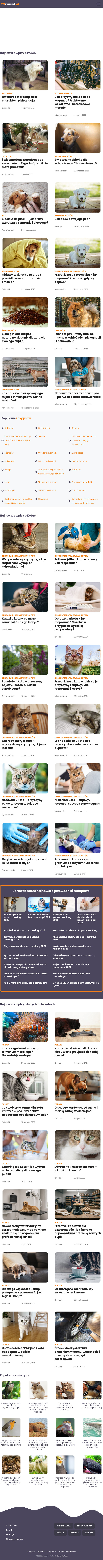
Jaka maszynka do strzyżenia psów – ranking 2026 (86, 918)
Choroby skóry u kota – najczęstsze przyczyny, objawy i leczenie (24, 744)
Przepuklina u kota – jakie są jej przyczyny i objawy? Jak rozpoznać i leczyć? (76, 685)
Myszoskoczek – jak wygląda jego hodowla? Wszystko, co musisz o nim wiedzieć (38, 1407)
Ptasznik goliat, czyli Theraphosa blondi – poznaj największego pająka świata (11, 1481)
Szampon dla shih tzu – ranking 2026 (39, 916)
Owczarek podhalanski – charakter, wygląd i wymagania (84, 440)
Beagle (8, 469)
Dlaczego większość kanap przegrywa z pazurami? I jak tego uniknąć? (21, 1292)
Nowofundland (79, 490)
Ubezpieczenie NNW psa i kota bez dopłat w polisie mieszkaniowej (23, 1351)
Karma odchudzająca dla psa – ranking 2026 (22, 938)
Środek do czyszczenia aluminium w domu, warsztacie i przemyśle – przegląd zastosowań (77, 1353)
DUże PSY (89, 1533)
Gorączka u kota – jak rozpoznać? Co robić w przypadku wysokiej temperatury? (70, 624)
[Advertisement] (51, 29)
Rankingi (10, 1534)
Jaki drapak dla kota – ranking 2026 (13, 917)
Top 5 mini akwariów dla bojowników (25, 983)
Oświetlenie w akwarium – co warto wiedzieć (74, 956)
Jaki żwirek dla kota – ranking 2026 (24, 930)
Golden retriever (79, 461)
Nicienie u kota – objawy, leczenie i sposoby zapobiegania (77, 802)
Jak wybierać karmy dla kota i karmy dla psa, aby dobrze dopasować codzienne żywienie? (25, 1111)
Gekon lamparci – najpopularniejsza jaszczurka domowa (65, 1442)
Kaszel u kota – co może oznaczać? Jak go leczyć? (20, 620)
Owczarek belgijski (47, 461)
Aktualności (11, 1525)
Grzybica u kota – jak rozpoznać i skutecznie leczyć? (24, 861)
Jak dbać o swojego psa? (72, 219)
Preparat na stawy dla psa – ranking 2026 (74, 938)
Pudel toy (76, 469)
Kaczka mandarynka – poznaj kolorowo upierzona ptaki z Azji (92, 1405)
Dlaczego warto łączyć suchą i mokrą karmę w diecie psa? (76, 1109)
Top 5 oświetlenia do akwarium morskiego (71, 975)
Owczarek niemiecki (47, 452)
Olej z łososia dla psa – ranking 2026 (25, 946)
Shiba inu (9, 428)
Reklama (41, 1551)
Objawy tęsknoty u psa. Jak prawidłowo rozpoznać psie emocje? (21, 278)
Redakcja (31, 1551)
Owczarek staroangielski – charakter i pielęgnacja (20, 99)
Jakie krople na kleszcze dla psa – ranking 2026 (73, 947)
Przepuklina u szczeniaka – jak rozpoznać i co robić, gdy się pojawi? (76, 278)
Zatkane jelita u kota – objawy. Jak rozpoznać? (76, 561)
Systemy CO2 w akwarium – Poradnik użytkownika (26, 956)
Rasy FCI (60, 1533)
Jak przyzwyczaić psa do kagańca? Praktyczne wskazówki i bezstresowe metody (72, 102)
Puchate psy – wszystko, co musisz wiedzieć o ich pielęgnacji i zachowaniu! (78, 337)
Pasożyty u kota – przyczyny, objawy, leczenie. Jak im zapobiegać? (22, 685)
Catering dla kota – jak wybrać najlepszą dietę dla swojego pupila (23, 1170)
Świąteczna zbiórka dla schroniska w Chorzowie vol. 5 (76, 161)
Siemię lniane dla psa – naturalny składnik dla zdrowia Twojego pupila (23, 337)
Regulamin (52, 1551)
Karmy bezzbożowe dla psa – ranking (75, 930)
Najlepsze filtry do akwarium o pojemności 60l (71, 965)
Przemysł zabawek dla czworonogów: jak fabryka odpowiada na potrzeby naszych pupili (78, 1231)
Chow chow (44, 428)
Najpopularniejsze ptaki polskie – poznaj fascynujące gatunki (11, 1442)
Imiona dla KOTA (84, 1526)
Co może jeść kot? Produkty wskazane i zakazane (74, 1291)
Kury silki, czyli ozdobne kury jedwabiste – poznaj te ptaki (38, 1481)
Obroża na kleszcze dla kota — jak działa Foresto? (76, 1168)
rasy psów (23, 418)
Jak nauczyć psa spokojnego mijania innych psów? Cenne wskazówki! (22, 396)
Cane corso (77, 452)
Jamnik (41, 436)
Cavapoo (43, 499)
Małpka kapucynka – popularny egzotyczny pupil (11, 1405)
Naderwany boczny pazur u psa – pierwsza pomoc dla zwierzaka (78, 395)
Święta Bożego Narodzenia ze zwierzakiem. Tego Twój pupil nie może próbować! (25, 163)
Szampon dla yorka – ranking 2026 (62, 917)
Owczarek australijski (82, 482)
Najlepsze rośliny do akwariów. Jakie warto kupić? (25, 975)
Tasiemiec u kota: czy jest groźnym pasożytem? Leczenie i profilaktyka (77, 862)
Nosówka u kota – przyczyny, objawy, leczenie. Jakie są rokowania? (22, 803)
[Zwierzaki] (10, 4)
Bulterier (75, 428)
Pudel (7, 482)
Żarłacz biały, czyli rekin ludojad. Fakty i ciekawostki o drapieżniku (92, 1444)
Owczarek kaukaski (47, 490)
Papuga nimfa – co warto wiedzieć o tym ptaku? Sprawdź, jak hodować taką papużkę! (65, 1482)
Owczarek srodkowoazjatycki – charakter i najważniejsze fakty (19, 440)
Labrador (9, 452)
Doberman (10, 461)
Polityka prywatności (67, 1551)
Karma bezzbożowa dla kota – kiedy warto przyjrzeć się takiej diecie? (76, 1051)
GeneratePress (62, 1556)
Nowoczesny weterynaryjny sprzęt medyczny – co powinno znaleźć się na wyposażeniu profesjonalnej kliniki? (24, 1231)
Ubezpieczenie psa (14, 1539)
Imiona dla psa (64, 1526)
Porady (9, 1530)
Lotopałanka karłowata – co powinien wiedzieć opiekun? (65, 1406)
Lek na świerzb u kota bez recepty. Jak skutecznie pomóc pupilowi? (77, 744)
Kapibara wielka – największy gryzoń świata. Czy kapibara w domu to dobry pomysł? (38, 1445)
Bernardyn (10, 490)
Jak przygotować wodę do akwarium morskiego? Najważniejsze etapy (20, 1051)
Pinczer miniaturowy (48, 482)
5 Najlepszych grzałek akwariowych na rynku (76, 984)
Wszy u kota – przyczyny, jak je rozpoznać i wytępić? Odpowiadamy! (24, 563)
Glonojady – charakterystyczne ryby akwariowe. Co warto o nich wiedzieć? (92, 1482)
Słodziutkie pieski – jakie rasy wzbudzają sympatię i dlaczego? (25, 221)
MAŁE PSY (74, 1533)
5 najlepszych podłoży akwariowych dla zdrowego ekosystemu (25, 965)
